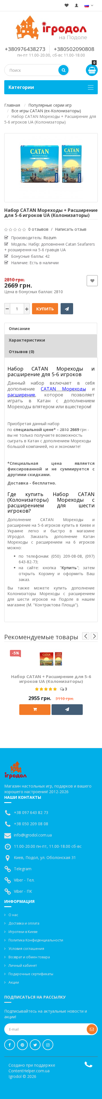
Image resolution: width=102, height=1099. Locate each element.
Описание (19, 328)
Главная (12, 105)
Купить (45, 308)
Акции (13, 982)
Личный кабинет (22, 965)
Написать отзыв (70, 229)
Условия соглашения (26, 949)
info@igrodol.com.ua (33, 835)
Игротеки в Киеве (23, 932)
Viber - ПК (23, 891)
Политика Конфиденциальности (35, 940)
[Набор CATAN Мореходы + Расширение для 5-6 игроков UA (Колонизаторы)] (51, 167)
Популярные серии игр (50, 105)
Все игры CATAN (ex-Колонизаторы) (46, 110)
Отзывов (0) (21, 351)
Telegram (22, 868)
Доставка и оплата (23, 923)
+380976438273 (25, 49)
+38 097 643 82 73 (31, 812)
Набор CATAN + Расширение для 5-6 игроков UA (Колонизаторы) (51, 679)
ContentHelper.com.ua (29, 1070)
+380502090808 (74, 49)
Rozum (49, 237)
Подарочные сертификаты (30, 974)
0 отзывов (38, 229)
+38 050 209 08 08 (31, 823)
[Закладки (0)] (66, 5)
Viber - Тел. (24, 880)
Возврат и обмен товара (29, 957)
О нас (13, 915)
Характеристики (27, 340)
